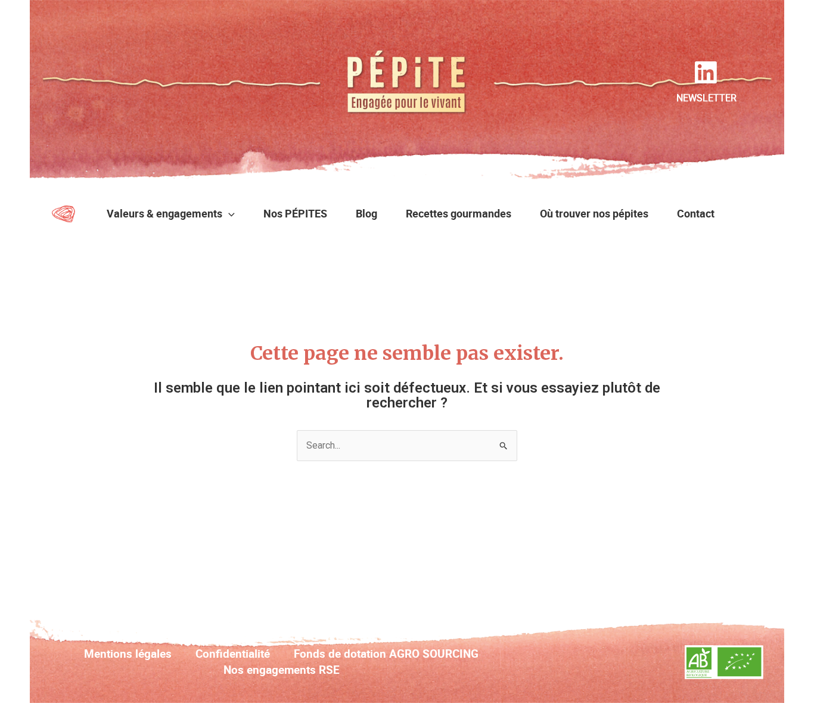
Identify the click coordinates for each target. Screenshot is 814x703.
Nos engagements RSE (281, 669)
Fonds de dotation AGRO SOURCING (386, 653)
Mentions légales (128, 653)
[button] (228, 213)
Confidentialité (232, 653)
